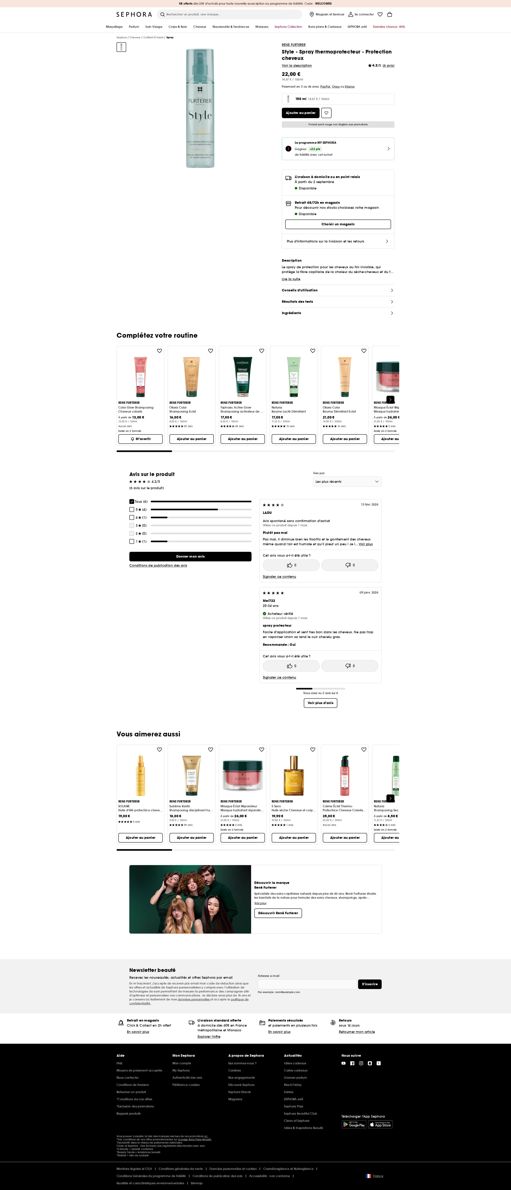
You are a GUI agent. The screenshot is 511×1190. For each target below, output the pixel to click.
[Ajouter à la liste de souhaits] (159, 351)
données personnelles (194, 999)
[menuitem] (326, 14)
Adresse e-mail (268, 976)
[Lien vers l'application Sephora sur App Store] (380, 1124)
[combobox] (347, 481)
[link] (190, 556)
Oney (336, 86)
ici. (206, 1136)
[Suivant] (390, 400)
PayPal (325, 86)
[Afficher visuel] (121, 47)
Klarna (350, 86)
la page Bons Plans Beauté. (195, 1139)
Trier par (319, 473)
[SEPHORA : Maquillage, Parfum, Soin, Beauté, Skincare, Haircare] (134, 14)
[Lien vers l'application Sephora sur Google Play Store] (354, 1124)
